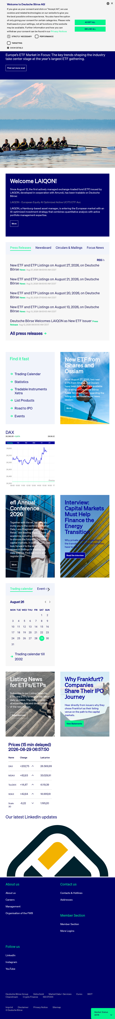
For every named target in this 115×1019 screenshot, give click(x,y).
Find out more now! (16, 68)
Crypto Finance (30, 996)
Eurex (79, 994)
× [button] (112, 3)
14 (35, 626)
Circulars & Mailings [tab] (69, 247)
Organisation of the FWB (19, 913)
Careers (10, 899)
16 (47, 626)
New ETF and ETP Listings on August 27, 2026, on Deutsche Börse (54, 267)
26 (24, 638)
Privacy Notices (59, 31)
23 (47, 632)
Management (13, 906)
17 (13, 632)
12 (24, 626)
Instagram (11, 962)
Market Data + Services (60, 994)
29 (41, 638)
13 (30, 626)
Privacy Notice (40, 1007)
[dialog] (57, 25)
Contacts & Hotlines (71, 893)
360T (90, 994)
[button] (39, 47)
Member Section (69, 924)
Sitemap (57, 1007)
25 (18, 638)
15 (41, 626)
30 (47, 638)
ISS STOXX (48, 996)
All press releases (26, 333)
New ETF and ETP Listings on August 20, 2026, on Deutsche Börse (55, 295)
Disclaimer (23, 1007)
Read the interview (75, 555)
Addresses (66, 899)
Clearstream (12, 996)
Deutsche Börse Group (17, 994)
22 (41, 632)
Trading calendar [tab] (21, 588)
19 (24, 632)
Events (20, 416)
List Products (24, 400)
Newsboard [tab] (43, 247)
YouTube (10, 968)
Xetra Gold (38, 994)
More (14, 223)
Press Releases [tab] (20, 247)
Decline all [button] (90, 29)
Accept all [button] (90, 22)
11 (18, 626)
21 (35, 632)
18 (18, 632)
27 (30, 638)
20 (30, 632)
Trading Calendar (28, 374)
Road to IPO (23, 408)
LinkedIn (10, 955)
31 (13, 644)
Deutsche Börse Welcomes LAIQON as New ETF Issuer (51, 321)
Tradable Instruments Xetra (31, 391)
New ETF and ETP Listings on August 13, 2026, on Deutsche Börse (54, 309)
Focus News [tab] (95, 247)
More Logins (67, 930)
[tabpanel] (57, 297)
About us (11, 893)
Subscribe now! (19, 715)
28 (35, 638)
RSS (99, 260)
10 (13, 626)
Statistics (21, 382)
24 (13, 638)
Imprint (9, 1007)
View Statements (74, 723)
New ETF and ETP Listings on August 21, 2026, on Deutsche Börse (54, 281)
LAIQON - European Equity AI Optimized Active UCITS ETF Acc (45, 202)
